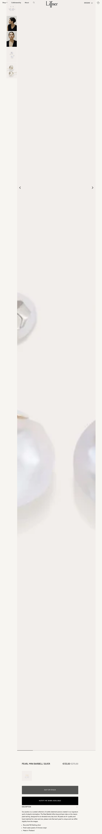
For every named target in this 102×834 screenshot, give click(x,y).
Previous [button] (21, 187)
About (27, 3)
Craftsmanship (16, 3)
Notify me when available (50, 801)
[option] (11, 23)
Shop (4, 3)
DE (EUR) (87, 3)
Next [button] (92, 187)
